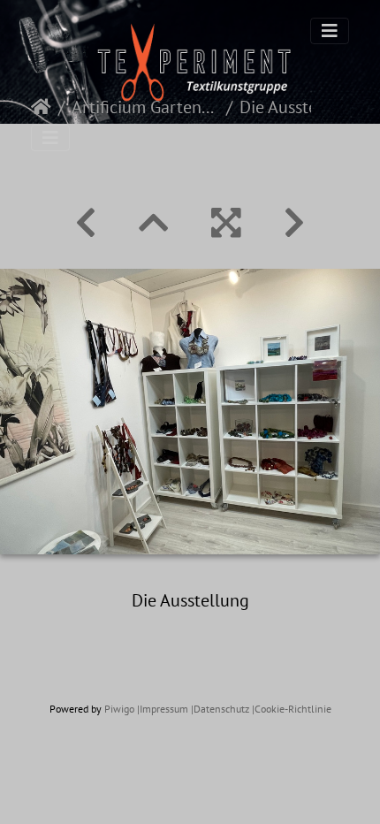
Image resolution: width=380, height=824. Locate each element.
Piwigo (119, 708)
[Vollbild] (226, 223)
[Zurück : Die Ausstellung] (86, 223)
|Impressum (162, 708)
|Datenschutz (220, 708)
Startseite (41, 107)
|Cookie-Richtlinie (291, 708)
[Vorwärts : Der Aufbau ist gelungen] (294, 223)
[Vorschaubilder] (154, 223)
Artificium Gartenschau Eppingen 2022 (145, 106)
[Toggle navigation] (329, 31)
